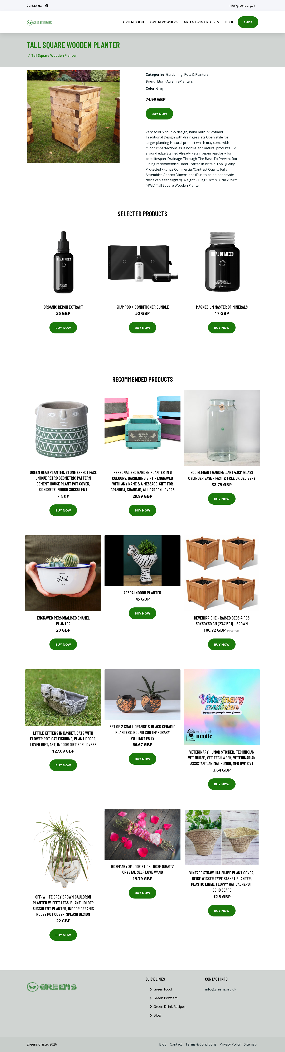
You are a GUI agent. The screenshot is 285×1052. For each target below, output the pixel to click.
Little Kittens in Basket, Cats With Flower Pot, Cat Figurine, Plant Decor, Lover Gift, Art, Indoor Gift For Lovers (63, 738)
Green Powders (164, 22)
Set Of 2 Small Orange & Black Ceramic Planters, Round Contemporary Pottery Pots (142, 732)
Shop (248, 22)
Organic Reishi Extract (63, 306)
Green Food (133, 22)
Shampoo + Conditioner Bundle (142, 306)
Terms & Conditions (200, 1044)
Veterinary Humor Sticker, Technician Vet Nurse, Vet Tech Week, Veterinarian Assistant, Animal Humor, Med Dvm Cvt (222, 757)
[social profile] (47, 6)
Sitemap (250, 1044)
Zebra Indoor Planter (142, 592)
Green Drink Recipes (201, 22)
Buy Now (159, 114)
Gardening (174, 74)
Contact (176, 1044)
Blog (230, 22)
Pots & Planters (196, 74)
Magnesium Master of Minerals (222, 306)
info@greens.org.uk (242, 6)
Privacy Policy (230, 1044)
